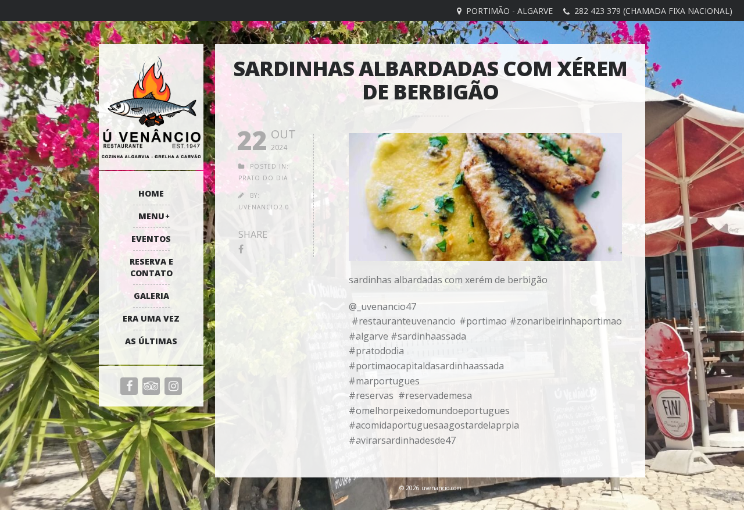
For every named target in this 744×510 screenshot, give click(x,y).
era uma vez (151, 318)
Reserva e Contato (151, 267)
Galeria (151, 295)
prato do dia (263, 178)
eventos (151, 238)
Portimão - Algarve (509, 10)
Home (151, 193)
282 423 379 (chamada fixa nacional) (653, 10)
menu (151, 216)
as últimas (151, 341)
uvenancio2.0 (263, 207)
